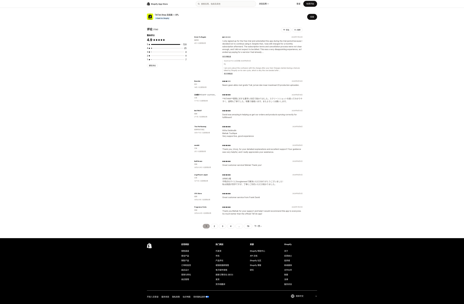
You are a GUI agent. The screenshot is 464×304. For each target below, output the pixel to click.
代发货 (218, 251)
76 (248, 226)
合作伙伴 (288, 270)
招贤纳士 (288, 256)
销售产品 (185, 260)
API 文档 (253, 256)
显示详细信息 (226, 57)
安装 (312, 17)
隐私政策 (176, 297)
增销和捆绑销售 (222, 265)
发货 (217, 279)
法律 (286, 279)
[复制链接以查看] (207, 37)
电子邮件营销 (221, 270)
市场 (217, 256)
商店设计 (185, 270)
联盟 (286, 274)
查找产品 (185, 256)
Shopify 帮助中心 (257, 251)
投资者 (287, 260)
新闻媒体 (288, 265)
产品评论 (219, 260)
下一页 (257, 226)
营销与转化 (186, 274)
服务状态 (288, 284)
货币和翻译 (220, 284)
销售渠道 (185, 251)
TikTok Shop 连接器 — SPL (167, 15)
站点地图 (186, 297)
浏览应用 (263, 4)
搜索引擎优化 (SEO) (224, 274)
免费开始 (310, 4)
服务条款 (165, 297)
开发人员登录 (153, 297)
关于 (286, 251)
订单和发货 (186, 265)
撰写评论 (152, 66)
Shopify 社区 (255, 260)
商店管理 (185, 279)
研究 (252, 270)
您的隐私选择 (199, 297)
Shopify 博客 (255, 265)
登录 (298, 4)
